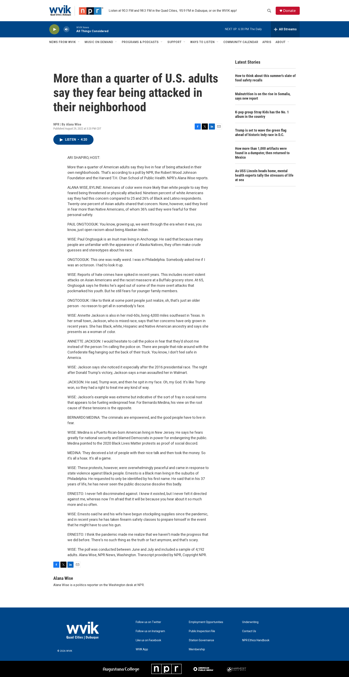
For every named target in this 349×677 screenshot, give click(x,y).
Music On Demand (99, 42)
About (280, 42)
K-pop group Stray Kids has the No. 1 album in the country (262, 114)
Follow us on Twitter (148, 622)
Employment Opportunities (206, 622)
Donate (289, 10)
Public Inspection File (202, 631)
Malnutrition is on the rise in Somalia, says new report (262, 96)
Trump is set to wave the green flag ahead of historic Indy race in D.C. (260, 132)
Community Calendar (240, 42)
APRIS (266, 42)
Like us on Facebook (148, 640)
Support (174, 42)
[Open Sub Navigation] (79, 42)
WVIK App (142, 649)
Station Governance (201, 640)
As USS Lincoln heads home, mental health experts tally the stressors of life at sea (264, 175)
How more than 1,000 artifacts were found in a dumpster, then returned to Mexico (262, 152)
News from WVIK (62, 42)
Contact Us (249, 631)
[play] (54, 29)
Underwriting (250, 622)
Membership (197, 649)
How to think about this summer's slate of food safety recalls (265, 78)
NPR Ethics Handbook (255, 640)
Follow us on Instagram (150, 631)
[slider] (73, 29)
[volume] (66, 29)
